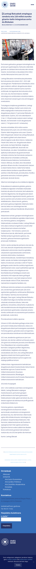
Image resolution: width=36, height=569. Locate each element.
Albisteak (6, 474)
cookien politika (12, 559)
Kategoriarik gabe (22, 25)
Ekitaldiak (8, 487)
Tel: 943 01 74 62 (7, 509)
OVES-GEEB (4, 31)
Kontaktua (7, 489)
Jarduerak (6, 477)
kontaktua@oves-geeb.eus (10, 506)
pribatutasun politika (26, 559)
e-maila (4, 516)
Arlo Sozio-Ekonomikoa (13, 479)
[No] (33, 562)
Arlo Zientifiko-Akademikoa (15, 484)
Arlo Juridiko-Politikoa (13, 482)
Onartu (18, 565)
